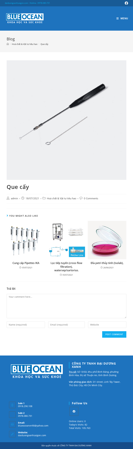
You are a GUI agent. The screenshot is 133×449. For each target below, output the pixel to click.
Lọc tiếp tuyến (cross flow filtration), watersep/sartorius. (66, 266)
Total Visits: (75, 428)
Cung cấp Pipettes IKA (25, 263)
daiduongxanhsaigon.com (32, 435)
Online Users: (76, 421)
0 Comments (91, 198)
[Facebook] (73, 411)
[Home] (8, 44)
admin (14, 198)
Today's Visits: (77, 424)
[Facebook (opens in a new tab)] (126, 3)
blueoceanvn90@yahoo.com (33, 425)
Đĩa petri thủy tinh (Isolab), (107, 263)
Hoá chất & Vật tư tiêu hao (61, 198)
